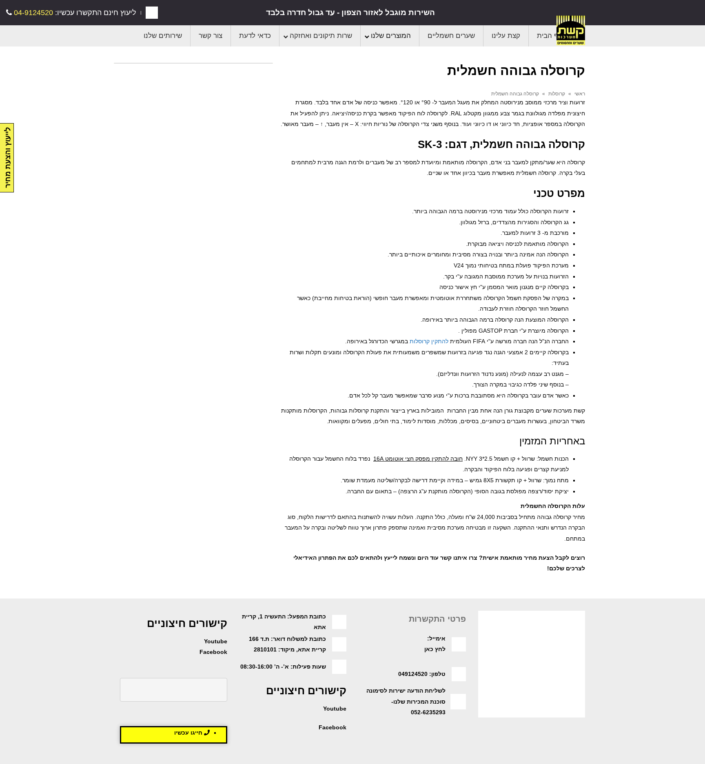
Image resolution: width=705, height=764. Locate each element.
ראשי (579, 94)
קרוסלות (556, 94)
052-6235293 (428, 712)
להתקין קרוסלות (429, 341)
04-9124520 (32, 13)
